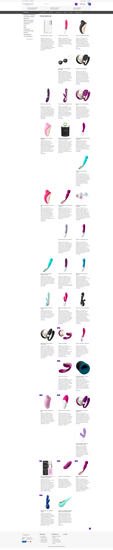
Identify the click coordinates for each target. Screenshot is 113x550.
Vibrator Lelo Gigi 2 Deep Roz (82, 239)
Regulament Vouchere (56, 536)
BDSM (25, 27)
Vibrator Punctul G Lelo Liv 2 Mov (65, 273)
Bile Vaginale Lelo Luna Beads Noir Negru (64, 69)
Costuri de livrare (44, 539)
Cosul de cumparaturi (56, 540)
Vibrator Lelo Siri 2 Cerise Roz (64, 410)
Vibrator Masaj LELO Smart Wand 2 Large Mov (65, 206)
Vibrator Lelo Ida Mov (62, 343)
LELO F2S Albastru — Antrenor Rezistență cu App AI (82, 377)
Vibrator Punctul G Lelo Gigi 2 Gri (65, 239)
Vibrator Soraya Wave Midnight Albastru (47, 511)
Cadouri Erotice (27, 34)
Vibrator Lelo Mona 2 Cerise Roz (82, 343)
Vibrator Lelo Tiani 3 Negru (81, 68)
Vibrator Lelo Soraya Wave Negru (82, 307)
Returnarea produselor (56, 541)
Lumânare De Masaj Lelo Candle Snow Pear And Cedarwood (64, 139)
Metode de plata (44, 537)
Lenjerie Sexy (27, 23)
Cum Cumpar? (43, 536)
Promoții (70, 12)
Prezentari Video (78, 12)
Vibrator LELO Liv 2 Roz (63, 35)
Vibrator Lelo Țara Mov (62, 376)
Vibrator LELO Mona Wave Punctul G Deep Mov (83, 139)
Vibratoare (26, 18)
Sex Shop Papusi (55, 539)
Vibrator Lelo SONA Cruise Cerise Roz (47, 206)
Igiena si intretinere (28, 22)
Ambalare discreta (44, 540)
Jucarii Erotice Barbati (29, 16)
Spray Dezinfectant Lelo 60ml (46, 35)
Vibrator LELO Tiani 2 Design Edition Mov (82, 411)
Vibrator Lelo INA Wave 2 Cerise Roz (64, 308)
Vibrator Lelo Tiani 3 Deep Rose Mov (82, 104)
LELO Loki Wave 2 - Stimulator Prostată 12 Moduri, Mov (82, 444)
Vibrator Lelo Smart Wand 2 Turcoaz (81, 172)
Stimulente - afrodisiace (29, 14)
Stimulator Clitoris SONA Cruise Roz (47, 411)
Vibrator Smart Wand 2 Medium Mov (82, 477)
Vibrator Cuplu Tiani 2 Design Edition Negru (46, 344)
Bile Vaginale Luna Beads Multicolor (81, 206)
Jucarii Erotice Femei (28, 30)
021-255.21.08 (29, 537)
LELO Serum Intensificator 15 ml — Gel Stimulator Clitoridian (48, 477)
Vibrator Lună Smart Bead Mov (64, 476)
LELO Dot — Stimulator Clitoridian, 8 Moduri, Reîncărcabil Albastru (65, 511)
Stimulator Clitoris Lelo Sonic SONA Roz (46, 139)
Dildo (25, 25)
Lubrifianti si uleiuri (28, 20)
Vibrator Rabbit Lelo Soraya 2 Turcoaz (46, 308)
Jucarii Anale (27, 29)
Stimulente (51, 12)
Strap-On (26, 32)
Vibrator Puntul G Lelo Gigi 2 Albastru (82, 274)
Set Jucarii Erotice (28, 36)
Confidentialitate (44, 541)
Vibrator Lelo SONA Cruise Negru (82, 35)
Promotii (53, 537)
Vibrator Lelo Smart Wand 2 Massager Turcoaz (46, 274)
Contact (53, 543)
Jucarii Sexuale (43, 12)
